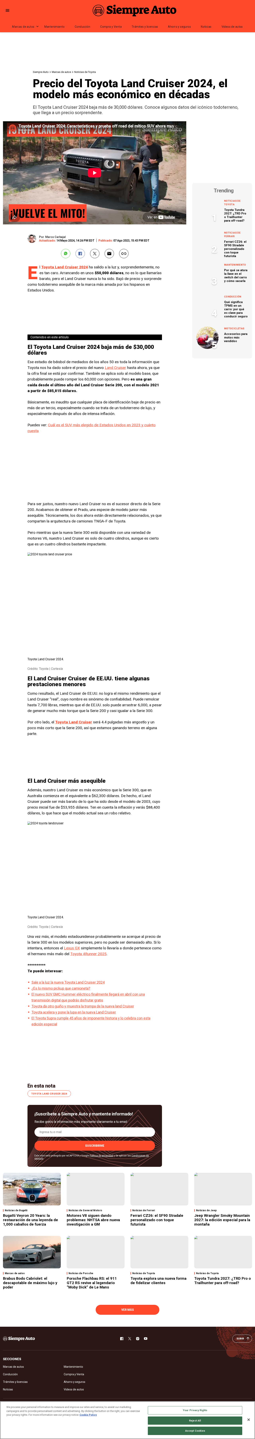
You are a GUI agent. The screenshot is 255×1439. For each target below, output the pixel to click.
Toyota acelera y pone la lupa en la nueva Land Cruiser (73, 1012)
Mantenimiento (54, 26)
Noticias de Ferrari (232, 234)
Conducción (82, 26)
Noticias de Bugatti (16, 1210)
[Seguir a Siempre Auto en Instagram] (138, 1339)
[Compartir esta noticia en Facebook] (80, 253)
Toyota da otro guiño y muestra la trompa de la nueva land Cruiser (82, 1006)
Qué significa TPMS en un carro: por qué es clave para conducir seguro (236, 309)
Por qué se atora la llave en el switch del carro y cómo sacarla (235, 275)
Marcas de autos (23, 26)
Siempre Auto (41, 71)
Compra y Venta (111, 26)
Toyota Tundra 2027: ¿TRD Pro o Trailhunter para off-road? (235, 215)
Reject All (195, 1420)
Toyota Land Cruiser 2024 (64, 267)
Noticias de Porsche (81, 1273)
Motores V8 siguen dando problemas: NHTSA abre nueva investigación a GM (93, 1220)
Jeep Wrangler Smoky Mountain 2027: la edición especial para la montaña (222, 1220)
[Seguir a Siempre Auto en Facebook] (122, 1339)
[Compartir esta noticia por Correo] (109, 253)
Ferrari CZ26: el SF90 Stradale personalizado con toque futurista (235, 249)
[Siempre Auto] (134, 10)
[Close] (248, 1419)
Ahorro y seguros (179, 26)
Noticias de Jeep (206, 1210)
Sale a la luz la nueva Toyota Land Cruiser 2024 (68, 982)
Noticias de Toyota (85, 71)
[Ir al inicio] (19, 1339)
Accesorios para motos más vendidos (235, 337)
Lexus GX (72, 948)
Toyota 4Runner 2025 (88, 954)
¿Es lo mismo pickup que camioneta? (60, 988)
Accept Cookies (195, 1430)
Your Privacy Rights (195, 1410)
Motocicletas (234, 328)
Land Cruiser (115, 367)
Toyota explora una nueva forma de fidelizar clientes (158, 1280)
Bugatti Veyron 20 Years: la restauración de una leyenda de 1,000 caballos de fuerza (30, 1220)
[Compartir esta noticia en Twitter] (94, 253)
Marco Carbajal (55, 237)
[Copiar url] (123, 253)
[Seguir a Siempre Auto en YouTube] (146, 1339)
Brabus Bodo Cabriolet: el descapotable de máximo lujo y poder (30, 1282)
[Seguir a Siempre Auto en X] (130, 1339)
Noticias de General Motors (85, 1210)
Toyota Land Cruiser (73, 722)
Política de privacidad (101, 1155)
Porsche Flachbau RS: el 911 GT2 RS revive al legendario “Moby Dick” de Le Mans (92, 1282)
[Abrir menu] (7, 10)
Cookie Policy (88, 1414)
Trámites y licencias (145, 26)
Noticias (206, 26)
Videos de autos (232, 26)
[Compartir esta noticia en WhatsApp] (65, 253)
